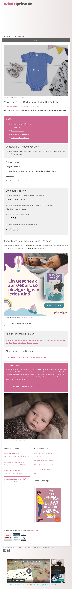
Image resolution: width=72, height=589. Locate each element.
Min (19, 343)
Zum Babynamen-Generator (22, 386)
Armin (12, 340)
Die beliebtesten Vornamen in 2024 (45, 460)
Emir (10, 343)
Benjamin (18, 340)
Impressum (28, 547)
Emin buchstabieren (17, 131)
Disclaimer (37, 547)
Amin (7, 340)
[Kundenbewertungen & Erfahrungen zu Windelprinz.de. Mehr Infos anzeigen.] (16, 540)
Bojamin (25, 340)
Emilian (53, 340)
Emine (33, 357)
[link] (10, 562)
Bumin (31, 340)
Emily (23, 357)
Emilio (59, 340)
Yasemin (44, 357)
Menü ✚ (36, 40)
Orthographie (15, 127)
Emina (28, 357)
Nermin (35, 343)
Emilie (18, 357)
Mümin (29, 343)
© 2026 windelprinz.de (10, 547)
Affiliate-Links (33, 530)
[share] (46, 561)
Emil (44, 340)
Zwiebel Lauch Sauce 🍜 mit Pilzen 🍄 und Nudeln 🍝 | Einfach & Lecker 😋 (28, 562)
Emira (38, 357)
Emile (48, 340)
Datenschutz (46, 547)
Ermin (15, 343)
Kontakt (21, 547)
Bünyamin (38, 340)
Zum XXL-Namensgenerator (43, 469)
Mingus (23, 343)
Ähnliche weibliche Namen (20, 138)
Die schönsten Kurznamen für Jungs (46, 465)
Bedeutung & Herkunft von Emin (22, 124)
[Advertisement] (36, 20)
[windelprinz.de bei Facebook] (4, 551)
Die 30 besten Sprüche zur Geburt (45, 474)
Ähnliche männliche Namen (20, 134)
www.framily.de (28, 317)
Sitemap (53, 547)
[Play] (58, 577)
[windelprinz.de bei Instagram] (8, 551)
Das (26, 543)
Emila (7, 357)
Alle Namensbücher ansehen (20, 323)
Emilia (12, 357)
